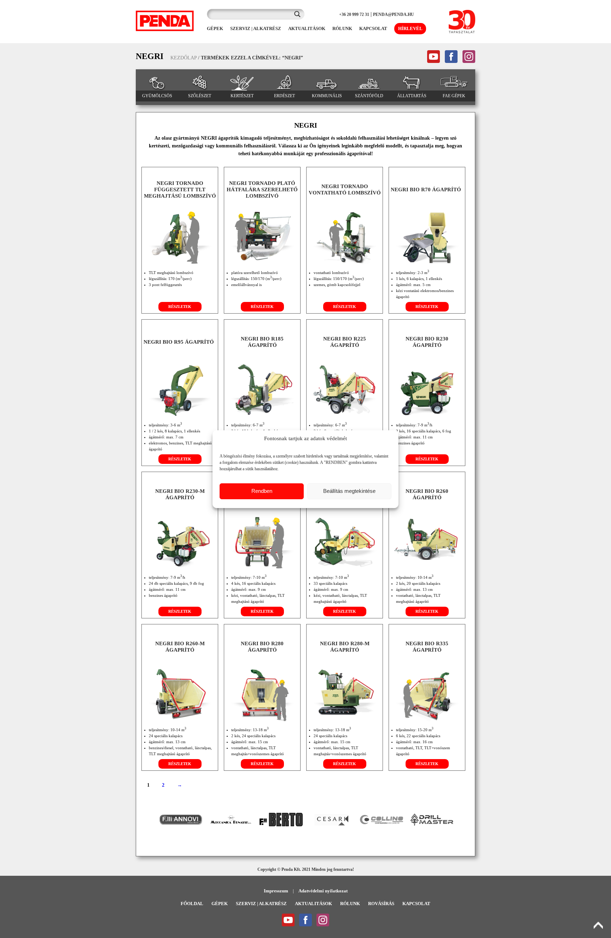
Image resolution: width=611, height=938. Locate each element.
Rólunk (350, 903)
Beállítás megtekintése (349, 491)
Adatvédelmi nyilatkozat (323, 890)
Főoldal (192, 903)
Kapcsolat (416, 903)
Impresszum (276, 890)
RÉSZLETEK (179, 306)
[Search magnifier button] (299, 14)
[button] (150, 819)
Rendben (261, 491)
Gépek (219, 903)
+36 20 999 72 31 (354, 14)
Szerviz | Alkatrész (261, 903)
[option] (180, 819)
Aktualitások (313, 903)
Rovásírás (381, 903)
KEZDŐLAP (183, 57)
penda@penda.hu (393, 14)
